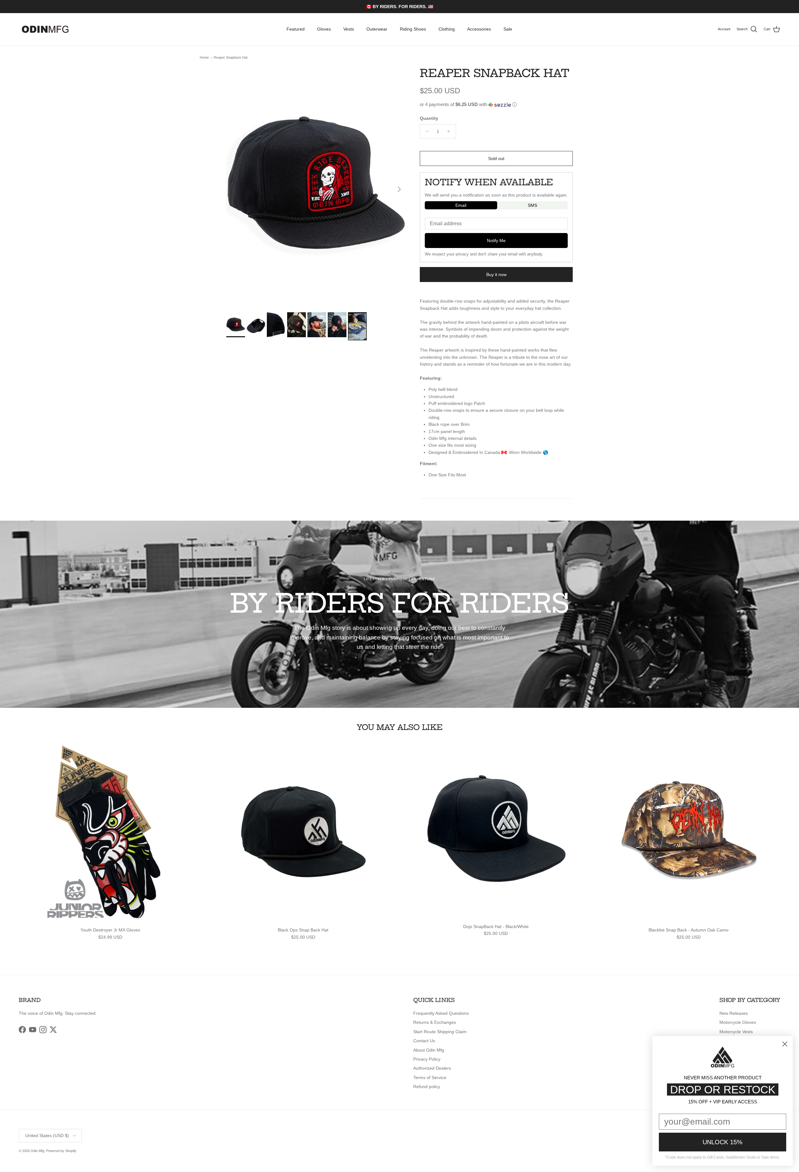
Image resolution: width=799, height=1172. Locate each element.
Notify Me (496, 240)
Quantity (429, 118)
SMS (532, 205)
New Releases (733, 1013)
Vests (348, 29)
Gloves (324, 29)
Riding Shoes (413, 29)
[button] (496, 105)
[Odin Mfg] (45, 29)
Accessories (479, 29)
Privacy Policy (426, 1059)
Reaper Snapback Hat (231, 58)
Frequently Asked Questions (441, 1013)
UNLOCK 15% (723, 1142)
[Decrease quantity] (425, 131)
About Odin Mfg (428, 1050)
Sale (507, 29)
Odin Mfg (37, 1151)
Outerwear (376, 29)
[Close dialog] (784, 1043)
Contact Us (424, 1040)
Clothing (447, 29)
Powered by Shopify (61, 1151)
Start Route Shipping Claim (440, 1031)
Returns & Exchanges (434, 1022)
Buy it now (496, 274)
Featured (296, 29)
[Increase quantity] (450, 131)
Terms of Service (429, 1077)
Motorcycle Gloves (737, 1022)
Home (204, 58)
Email (460, 205)
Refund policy (426, 1086)
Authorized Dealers (432, 1068)
